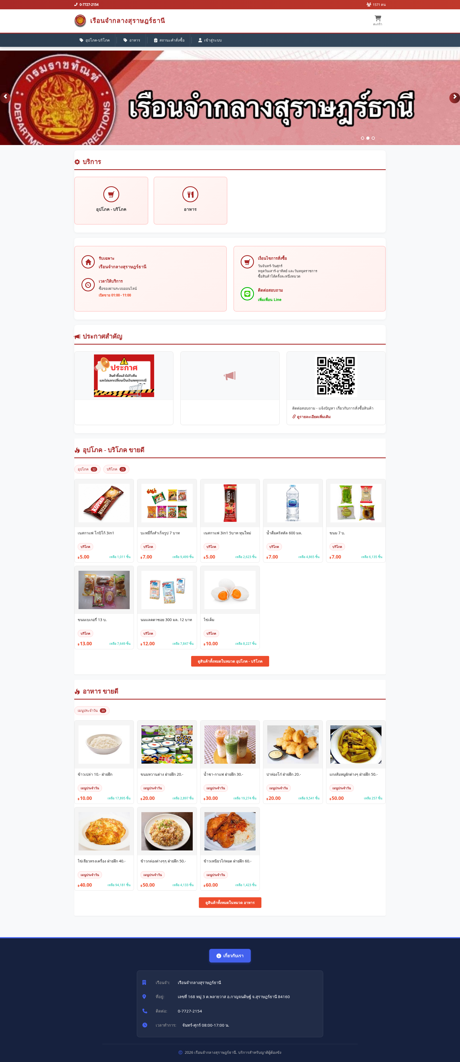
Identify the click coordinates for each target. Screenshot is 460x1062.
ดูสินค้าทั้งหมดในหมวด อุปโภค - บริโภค (230, 661)
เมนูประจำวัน (91, 710)
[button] (5, 98)
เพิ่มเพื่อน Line (269, 299)
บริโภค (115, 469)
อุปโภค (87, 469)
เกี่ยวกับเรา (233, 955)
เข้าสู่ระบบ (213, 40)
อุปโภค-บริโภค (97, 40)
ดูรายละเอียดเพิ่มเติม (313, 416)
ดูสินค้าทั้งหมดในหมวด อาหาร (230, 902)
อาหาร (134, 40)
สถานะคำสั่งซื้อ (171, 40)
